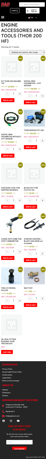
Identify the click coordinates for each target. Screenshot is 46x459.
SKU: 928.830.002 (34, 74)
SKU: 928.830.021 (11, 128)
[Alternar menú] (2, 17)
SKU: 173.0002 (11, 180)
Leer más (7, 352)
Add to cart (8, 100)
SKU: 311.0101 (34, 281)
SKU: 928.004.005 (11, 73)
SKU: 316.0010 (34, 232)
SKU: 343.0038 (11, 231)
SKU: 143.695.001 (11, 282)
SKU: (8, 343)
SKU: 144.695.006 (34, 180)
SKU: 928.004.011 (34, 124)
